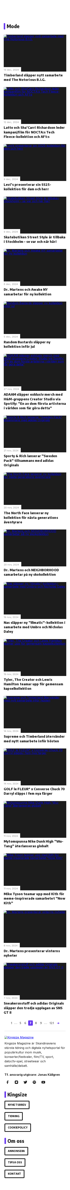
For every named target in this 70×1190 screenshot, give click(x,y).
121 (51, 1023)
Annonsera (16, 1151)
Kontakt (14, 1173)
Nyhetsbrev (17, 1104)
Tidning (13, 1116)
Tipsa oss (15, 1162)
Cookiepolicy (18, 1127)
